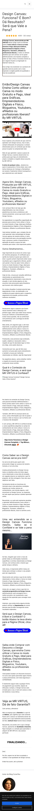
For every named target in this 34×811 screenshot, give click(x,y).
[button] (25, 4)
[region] (17, 801)
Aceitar (17, 803)
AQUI (14, 445)
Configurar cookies (17, 807)
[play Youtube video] (17, 129)
